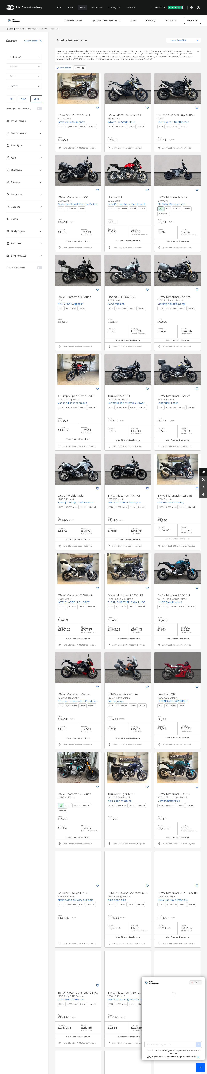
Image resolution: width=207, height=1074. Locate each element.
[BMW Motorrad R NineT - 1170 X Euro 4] (128, 469)
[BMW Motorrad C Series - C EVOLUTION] (78, 767)
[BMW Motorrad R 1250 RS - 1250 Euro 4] (177, 469)
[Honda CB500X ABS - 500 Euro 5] (128, 270)
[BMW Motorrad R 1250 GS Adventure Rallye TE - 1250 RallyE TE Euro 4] (78, 966)
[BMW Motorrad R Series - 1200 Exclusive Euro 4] (177, 270)
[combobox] (24, 57)
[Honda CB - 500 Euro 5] (128, 170)
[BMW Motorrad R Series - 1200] (78, 270)
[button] (83, 68)
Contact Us (171, 20)
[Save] (97, 108)
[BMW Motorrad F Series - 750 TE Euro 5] (177, 369)
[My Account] (198, 7)
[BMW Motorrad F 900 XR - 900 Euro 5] (78, 568)
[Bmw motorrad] (14, 20)
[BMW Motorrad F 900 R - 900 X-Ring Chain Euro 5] (177, 568)
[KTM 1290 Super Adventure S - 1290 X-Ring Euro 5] (128, 866)
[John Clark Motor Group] (24, 7)
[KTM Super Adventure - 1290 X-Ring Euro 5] (128, 667)
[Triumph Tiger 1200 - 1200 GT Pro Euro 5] (128, 767)
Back (11, 29)
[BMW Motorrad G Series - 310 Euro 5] (128, 88)
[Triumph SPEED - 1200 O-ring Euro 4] (128, 369)
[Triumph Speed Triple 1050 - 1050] (177, 88)
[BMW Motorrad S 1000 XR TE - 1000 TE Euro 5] (177, 966)
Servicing (151, 20)
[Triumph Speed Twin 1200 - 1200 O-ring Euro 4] (78, 369)
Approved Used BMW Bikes (106, 20)
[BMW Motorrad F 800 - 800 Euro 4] (78, 170)
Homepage (33, 29)
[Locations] (191, 7)
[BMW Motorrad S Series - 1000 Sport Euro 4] (78, 667)
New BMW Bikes (74, 20)
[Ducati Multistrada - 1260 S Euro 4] (78, 469)
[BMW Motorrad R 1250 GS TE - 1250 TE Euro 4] (177, 866)
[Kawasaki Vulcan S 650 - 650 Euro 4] (78, 88)
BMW (44, 29)
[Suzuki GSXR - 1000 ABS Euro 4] (177, 667)
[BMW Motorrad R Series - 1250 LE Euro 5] (128, 966)
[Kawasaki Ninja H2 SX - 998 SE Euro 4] (78, 866)
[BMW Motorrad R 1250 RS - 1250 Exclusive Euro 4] (128, 568)
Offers (133, 20)
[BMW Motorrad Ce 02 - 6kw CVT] (177, 170)
